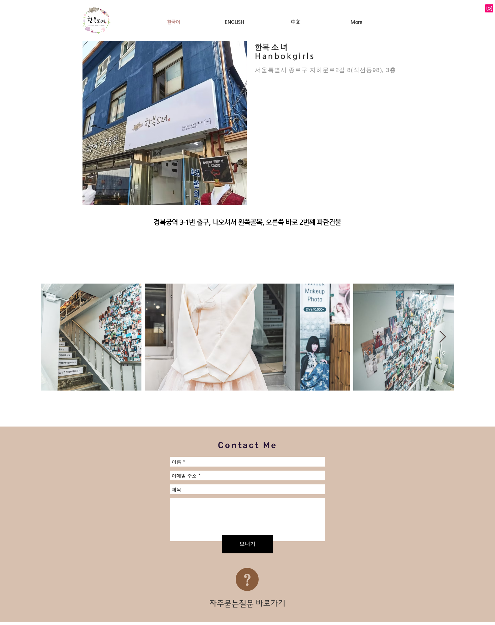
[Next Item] (443, 337)
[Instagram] (489, 8)
